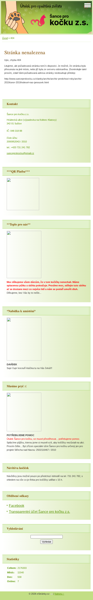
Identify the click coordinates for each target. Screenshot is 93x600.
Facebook (16, 505)
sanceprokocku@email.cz (20, 153)
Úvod (5, 38)
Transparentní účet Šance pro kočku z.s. (39, 512)
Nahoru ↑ (59, 593)
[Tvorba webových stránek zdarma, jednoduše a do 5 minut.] (51, 594)
